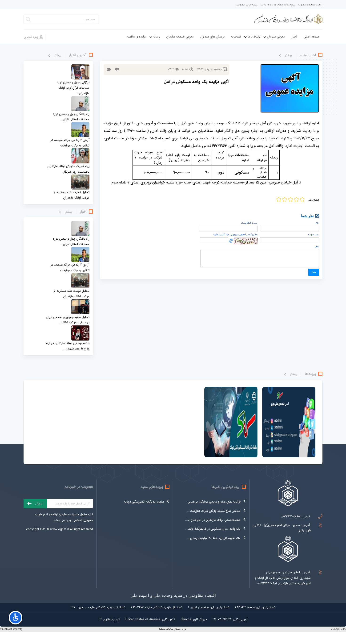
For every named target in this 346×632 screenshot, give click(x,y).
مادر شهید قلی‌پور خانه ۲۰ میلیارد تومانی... (214, 538)
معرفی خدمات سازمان (180, 36)
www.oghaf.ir (59, 529)
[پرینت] (116, 69)
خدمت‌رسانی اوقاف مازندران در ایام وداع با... (213, 519)
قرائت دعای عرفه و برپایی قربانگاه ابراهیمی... (213, 501)
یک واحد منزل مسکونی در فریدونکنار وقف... (213, 528)
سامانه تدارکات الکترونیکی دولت (144, 501)
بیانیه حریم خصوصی (246, 5)
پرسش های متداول (212, 36)
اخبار (294, 36)
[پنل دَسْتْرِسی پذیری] (15, 617)
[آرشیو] (108, 69)
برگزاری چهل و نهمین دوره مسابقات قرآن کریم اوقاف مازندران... (73, 88)
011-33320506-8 (291, 516)
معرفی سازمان (276, 36)
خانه (343, 629)
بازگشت (335, 629)
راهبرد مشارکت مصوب (310, 5)
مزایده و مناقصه (137, 36)
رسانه (156, 36)
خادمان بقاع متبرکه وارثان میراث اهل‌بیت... (214, 510)
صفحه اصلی (311, 36)
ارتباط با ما (254, 36)
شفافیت (236, 36)
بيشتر (288, 55)
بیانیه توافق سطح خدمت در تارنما (278, 5)
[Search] (28, 20)
